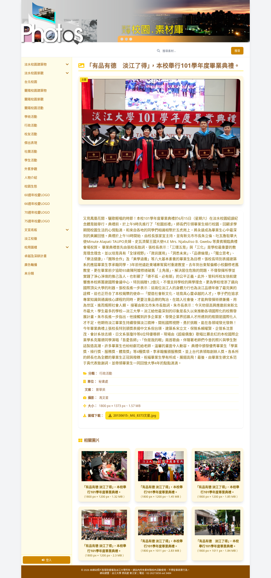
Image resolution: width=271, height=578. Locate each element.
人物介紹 (30, 177)
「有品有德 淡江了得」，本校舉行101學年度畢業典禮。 (104, 489)
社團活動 (30, 151)
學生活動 (30, 160)
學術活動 (30, 116)
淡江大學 (116, 573)
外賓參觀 (30, 169)
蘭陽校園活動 (33, 108)
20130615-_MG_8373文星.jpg (134, 415)
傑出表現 (30, 143)
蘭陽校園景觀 (33, 99)
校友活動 (30, 134)
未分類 (29, 273)
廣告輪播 (30, 264)
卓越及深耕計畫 (35, 256)
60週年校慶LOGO (37, 195)
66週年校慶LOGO (37, 204)
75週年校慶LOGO (37, 221)
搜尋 (237, 50)
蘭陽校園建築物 (35, 90)
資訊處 (125, 573)
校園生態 (30, 186)
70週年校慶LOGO (37, 212)
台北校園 (30, 82)
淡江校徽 (30, 238)
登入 (49, 560)
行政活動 (30, 125)
